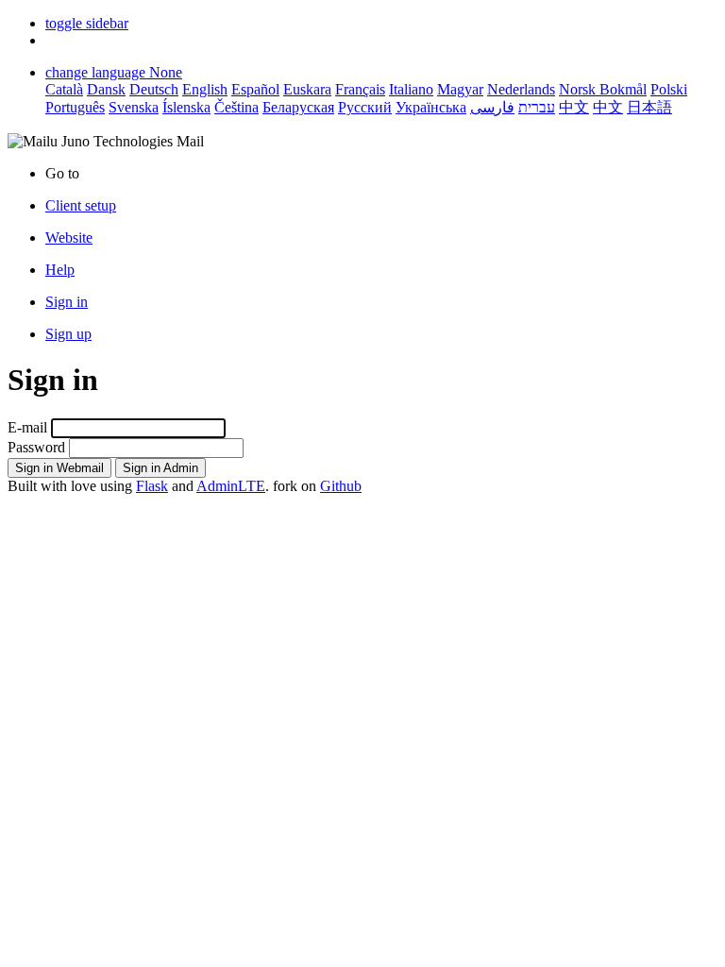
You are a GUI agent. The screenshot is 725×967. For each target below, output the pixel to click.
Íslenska (186, 107)
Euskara (307, 89)
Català (64, 89)
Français (360, 89)
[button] (86, 23)
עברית (536, 107)
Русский (365, 107)
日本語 (649, 107)
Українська (431, 107)
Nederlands (521, 89)
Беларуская (298, 107)
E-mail (27, 427)
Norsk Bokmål (603, 89)
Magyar (460, 89)
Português (75, 107)
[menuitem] (381, 237)
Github (341, 486)
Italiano (411, 89)
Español (255, 89)
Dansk (106, 89)
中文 (574, 107)
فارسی (492, 107)
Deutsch (153, 89)
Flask (152, 486)
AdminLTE (230, 486)
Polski (668, 89)
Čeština (236, 107)
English (205, 89)
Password (36, 447)
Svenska (134, 107)
